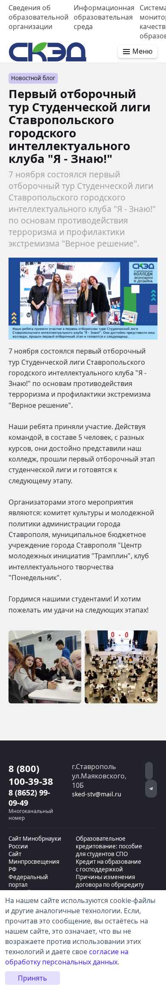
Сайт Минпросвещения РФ (34, 861)
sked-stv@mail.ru (96, 794)
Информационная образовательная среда (104, 17)
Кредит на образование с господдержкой (108, 865)
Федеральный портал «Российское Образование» (29, 888)
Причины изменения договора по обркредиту (110, 880)
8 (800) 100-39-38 (31, 774)
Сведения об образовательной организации (39, 17)
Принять (32, 978)
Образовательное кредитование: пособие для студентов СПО (109, 846)
